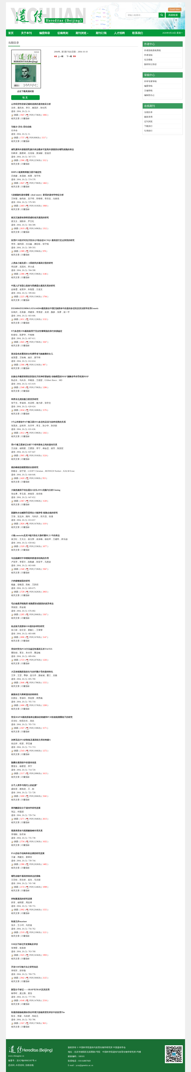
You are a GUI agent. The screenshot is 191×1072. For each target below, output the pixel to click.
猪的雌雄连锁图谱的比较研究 (24, 467)
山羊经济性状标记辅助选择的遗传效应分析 (31, 104)
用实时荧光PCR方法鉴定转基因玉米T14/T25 (31, 649)
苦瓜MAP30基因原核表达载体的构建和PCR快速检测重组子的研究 (42, 717)
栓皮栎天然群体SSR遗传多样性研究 (27, 626)
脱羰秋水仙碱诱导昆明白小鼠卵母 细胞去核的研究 (34, 513)
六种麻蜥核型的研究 (20, 581)
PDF (31, 115)
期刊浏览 (81, 33)
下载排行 (148, 126)
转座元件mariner (19, 921)
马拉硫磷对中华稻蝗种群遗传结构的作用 (30, 558)
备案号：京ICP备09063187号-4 (22, 1060)
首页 (11, 33)
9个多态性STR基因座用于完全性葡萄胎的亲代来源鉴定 (36, 331)
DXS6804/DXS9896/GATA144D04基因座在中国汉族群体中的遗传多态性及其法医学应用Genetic (54, 308)
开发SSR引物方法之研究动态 (24, 967)
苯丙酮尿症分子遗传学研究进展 (25, 808)
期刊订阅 (101, 33)
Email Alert (175, 9)
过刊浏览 (148, 121)
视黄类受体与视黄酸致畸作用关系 (27, 831)
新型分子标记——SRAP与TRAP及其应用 (30, 989)
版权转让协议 (150, 64)
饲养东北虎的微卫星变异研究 (24, 399)
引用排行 (148, 131)
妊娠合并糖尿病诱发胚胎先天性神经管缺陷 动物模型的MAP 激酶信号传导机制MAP (50, 376)
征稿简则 (62, 33)
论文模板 (148, 60)
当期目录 (148, 112)
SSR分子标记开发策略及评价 (24, 944)
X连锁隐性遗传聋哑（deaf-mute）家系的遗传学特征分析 (37, 195)
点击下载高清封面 (25, 91)
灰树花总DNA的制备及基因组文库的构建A (31, 740)
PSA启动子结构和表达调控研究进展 (27, 853)
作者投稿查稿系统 (152, 50)
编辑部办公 (149, 95)
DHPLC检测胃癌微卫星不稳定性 (26, 172)
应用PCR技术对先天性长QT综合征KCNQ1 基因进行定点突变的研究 (42, 240)
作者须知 (148, 55)
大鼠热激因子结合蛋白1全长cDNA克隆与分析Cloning (35, 490)
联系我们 (137, 33)
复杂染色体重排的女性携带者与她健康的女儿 (32, 354)
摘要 (16, 115)
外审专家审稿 (150, 81)
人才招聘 (119, 33)
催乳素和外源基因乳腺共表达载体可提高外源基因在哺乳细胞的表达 (42, 149)
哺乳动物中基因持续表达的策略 (25, 876)
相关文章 (15, 118)
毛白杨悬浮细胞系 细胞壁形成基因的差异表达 (32, 603)
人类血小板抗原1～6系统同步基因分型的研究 (32, 263)
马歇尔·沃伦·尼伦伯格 (21, 127)
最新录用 (148, 117)
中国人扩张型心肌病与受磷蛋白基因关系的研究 (33, 286)
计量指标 (25, 118)
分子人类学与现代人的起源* (24, 785)
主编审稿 (148, 90)
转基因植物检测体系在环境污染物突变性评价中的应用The (38, 1012)
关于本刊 (26, 33)
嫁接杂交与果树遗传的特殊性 (24, 694)
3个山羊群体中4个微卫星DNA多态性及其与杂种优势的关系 (38, 422)
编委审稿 (148, 86)
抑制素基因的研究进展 (21, 899)
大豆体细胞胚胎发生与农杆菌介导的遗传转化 (32, 672)
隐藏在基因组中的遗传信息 (23, 762)
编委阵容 (44, 33)
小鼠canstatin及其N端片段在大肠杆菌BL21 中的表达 (35, 535)
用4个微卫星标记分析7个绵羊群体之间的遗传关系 (34, 445)
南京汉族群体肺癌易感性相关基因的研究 (30, 217)
